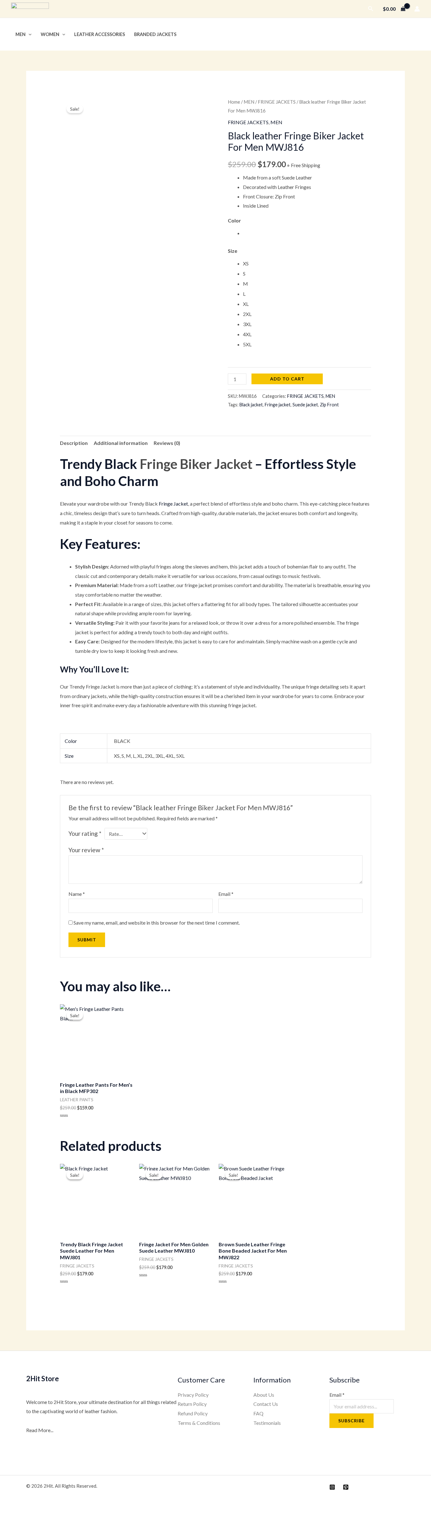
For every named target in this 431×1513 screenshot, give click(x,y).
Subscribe (351, 1420)
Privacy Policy (193, 1395)
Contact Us (265, 1404)
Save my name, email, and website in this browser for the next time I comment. (157, 923)
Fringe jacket (278, 404)
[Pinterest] (346, 1487)
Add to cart (287, 378)
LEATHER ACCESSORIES (99, 34)
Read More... (39, 1430)
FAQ (258, 1413)
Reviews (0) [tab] (167, 443)
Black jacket (251, 404)
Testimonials (267, 1423)
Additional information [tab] (121, 443)
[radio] (307, 233)
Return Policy (192, 1404)
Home (234, 102)
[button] (371, 9)
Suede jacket (305, 404)
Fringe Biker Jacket (196, 464)
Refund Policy (193, 1413)
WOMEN (50, 34)
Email (225, 894)
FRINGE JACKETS (277, 102)
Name (76, 894)
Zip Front (329, 404)
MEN (20, 34)
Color (234, 220)
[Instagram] (332, 1487)
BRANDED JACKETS (155, 34)
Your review (86, 850)
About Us (263, 1395)
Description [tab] (74, 443)
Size (232, 251)
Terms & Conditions (199, 1423)
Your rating (84, 833)
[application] (29, 34)
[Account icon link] (417, 9)
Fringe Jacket (173, 504)
